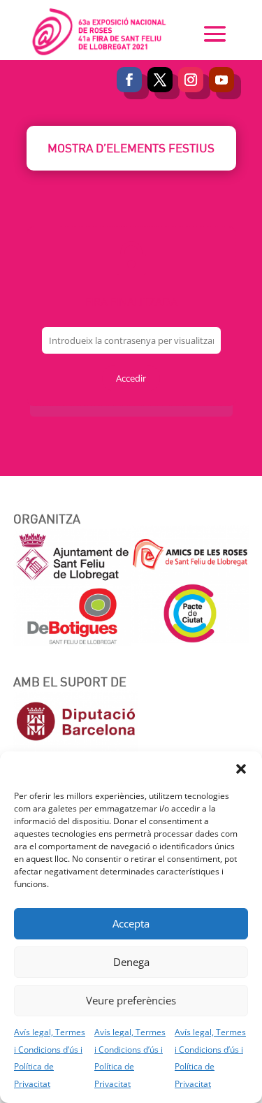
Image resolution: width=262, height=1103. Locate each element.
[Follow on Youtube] (221, 79)
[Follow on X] (160, 79)
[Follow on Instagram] (190, 79)
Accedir (131, 378)
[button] (241, 769)
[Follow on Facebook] (129, 79)
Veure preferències (131, 1000)
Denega (131, 962)
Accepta (131, 923)
